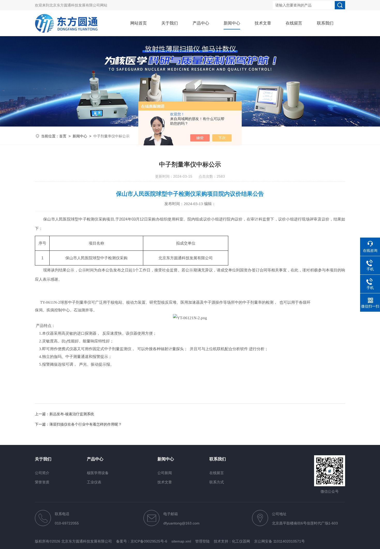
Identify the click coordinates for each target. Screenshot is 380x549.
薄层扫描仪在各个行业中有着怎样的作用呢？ (85, 424)
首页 (62, 136)
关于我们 (169, 23)
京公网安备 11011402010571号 (279, 541)
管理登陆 (202, 541)
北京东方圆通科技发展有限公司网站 (78, 5)
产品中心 (201, 23)
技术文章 (263, 23)
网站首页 (138, 23)
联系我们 (325, 23)
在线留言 (294, 23)
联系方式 (216, 482)
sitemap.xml (181, 541)
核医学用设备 (98, 473)
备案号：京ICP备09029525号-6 (141, 541)
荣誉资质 (42, 482)
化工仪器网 (241, 541)
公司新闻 (164, 473)
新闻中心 (232, 23)
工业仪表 (94, 482)
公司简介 (42, 473)
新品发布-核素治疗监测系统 (71, 414)
